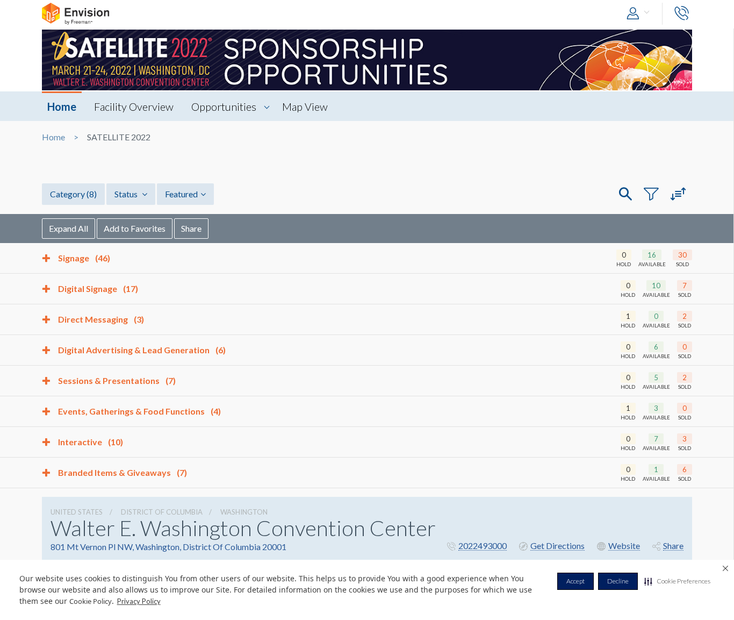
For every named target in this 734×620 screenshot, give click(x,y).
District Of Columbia (162, 512)
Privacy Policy (139, 601)
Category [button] (73, 194)
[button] (677, 581)
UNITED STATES (77, 512)
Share (191, 228)
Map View (305, 106)
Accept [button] (575, 581)
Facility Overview (134, 106)
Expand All (68, 228)
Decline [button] (618, 581)
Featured (181, 194)
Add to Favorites (134, 228)
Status (126, 194)
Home (61, 106)
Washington (244, 512)
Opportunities (223, 106)
